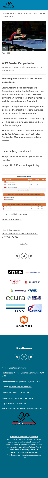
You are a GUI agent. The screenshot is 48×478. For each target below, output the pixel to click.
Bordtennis (7, 13)
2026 (28, 13)
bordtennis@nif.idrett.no (20, 387)
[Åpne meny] (43, 5)
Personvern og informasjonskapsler (24, 437)
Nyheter (18, 13)
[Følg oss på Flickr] (31, 357)
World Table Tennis (12, 219)
